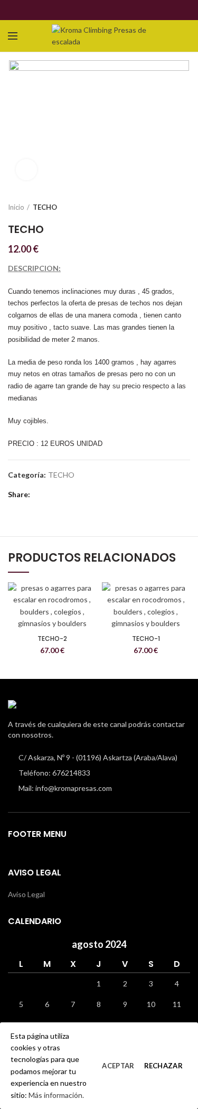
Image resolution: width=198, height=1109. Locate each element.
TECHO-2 (52, 639)
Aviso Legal (26, 894)
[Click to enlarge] (26, 169)
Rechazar (163, 1065)
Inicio (16, 207)
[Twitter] (93, 10)
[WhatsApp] (105, 10)
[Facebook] (81, 10)
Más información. (56, 1095)
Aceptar (118, 1065)
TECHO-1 (146, 639)
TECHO (45, 207)
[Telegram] (117, 10)
